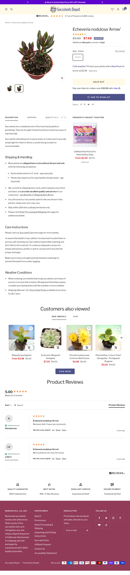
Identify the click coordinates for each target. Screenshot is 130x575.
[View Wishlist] (112, 9)
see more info (46, 173)
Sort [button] (7, 405)
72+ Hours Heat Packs (36, 290)
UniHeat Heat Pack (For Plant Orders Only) (85, 153)
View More (65, 371)
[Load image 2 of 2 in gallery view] (19, 88)
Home (7, 22)
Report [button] (58, 430)
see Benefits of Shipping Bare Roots (36, 195)
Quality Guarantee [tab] (56, 117)
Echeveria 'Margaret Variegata (50, 356)
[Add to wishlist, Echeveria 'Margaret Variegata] (60, 328)
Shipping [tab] (31, 117)
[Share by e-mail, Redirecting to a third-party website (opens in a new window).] (93, 104)
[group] (18, 392)
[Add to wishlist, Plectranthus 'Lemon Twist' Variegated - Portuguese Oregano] (118, 328)
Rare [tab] (75, 316)
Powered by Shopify (31, 563)
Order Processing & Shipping (32, 212)
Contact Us (40, 549)
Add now (93, 70)
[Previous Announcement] (28, 2)
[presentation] (85, 134)
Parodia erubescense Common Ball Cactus (80, 356)
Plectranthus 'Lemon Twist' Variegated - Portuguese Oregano (108, 358)
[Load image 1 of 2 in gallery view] (9, 88)
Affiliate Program (43, 544)
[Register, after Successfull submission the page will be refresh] (87, 530)
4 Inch (78, 57)
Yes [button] (53, 430)
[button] (11, 9)
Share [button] (64, 430)
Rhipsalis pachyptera (21, 355)
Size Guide (120, 51)
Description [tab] (11, 117)
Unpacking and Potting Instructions (45, 534)
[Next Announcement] (102, 2)
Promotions (40, 520)
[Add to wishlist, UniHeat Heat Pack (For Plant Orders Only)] (94, 126)
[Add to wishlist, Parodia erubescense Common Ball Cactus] (89, 328)
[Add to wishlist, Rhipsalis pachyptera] (31, 328)
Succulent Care (27, 233)
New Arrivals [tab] (59, 316)
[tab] (117, 406)
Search (38, 516)
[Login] (118, 9)
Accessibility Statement (46, 553)
